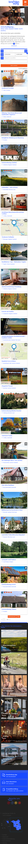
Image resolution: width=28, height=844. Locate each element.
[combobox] (14, 51)
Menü (25, 4)
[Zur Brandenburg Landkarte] (11, 825)
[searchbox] (11, 51)
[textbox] (10, 58)
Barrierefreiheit (6, 841)
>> (9, 619)
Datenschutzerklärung (8, 839)
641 (7, 619)
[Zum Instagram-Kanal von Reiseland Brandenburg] (16, 803)
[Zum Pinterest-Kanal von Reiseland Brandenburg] (8, 803)
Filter (18, 616)
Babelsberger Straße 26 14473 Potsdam (8, 814)
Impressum (5, 837)
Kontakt (4, 835)
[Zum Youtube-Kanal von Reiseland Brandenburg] (19, 803)
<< (1, 619)
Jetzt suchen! (14, 65)
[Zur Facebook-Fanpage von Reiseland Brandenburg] (12, 803)
